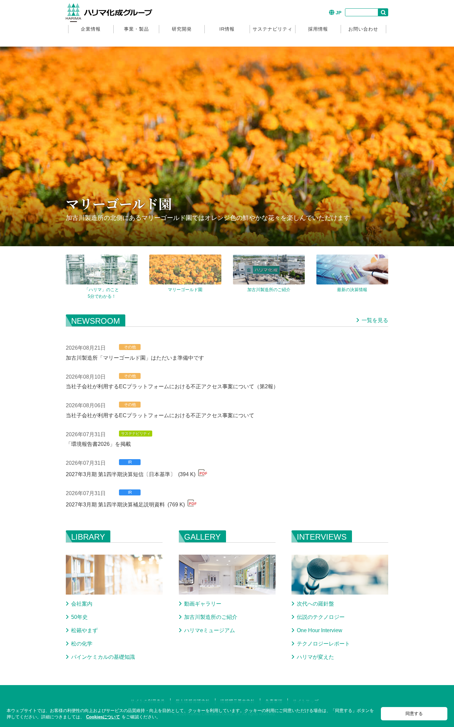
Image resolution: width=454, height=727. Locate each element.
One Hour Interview (319, 630)
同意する (414, 713)
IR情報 (227, 29)
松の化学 (81, 643)
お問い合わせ (363, 29)
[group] (102, 269)
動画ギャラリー (202, 604)
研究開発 (182, 29)
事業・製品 (136, 29)
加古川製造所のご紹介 (210, 617)
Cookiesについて (103, 716)
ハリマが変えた (315, 657)
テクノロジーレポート (323, 643)
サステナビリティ (272, 29)
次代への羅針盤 (315, 604)
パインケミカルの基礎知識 (103, 657)
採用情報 (318, 29)
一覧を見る (375, 320)
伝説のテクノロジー (321, 617)
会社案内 (81, 604)
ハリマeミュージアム (209, 630)
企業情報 (91, 29)
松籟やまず (84, 630)
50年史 (79, 617)
